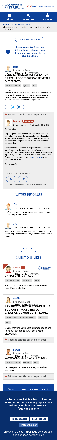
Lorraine (17, 121)
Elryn (16, 204)
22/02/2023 (39, 125)
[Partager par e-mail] (19, 107)
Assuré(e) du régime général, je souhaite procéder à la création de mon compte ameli (27, 309)
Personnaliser (29, 425)
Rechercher (28, 19)
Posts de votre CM (13, 280)
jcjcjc (15, 67)
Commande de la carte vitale (26, 357)
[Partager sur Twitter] (13, 107)
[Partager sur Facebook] (7, 107)
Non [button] (24, 180)
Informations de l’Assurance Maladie (21, 317)
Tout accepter (19, 418)
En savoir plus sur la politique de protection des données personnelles (28, 433)
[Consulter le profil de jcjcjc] (8, 71)
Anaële (16, 298)
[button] (28, 11)
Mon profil (47, 19)
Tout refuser (39, 418)
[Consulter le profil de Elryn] (8, 208)
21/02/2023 (40, 208)
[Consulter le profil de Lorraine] (8, 125)
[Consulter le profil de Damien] (8, 354)
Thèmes (9, 19)
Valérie (16, 268)
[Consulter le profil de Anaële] (8, 302)
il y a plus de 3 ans (20, 125)
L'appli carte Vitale (19, 275)
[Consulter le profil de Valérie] (8, 272)
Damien (16, 350)
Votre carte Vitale (13, 86)
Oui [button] (12, 179)
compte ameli (36, 157)
